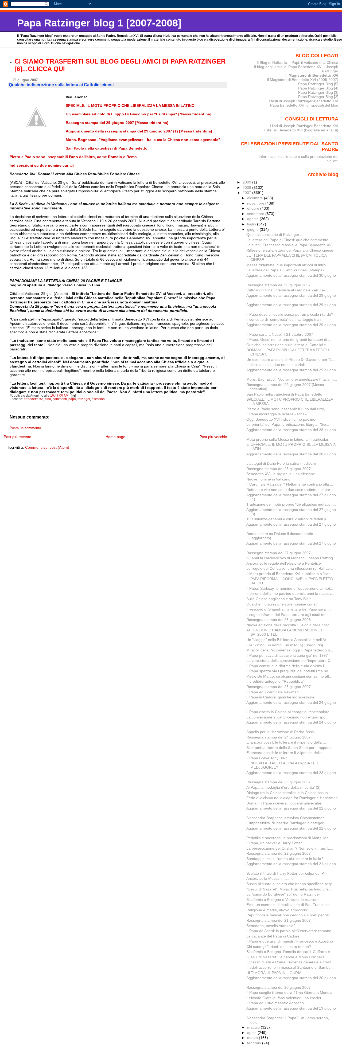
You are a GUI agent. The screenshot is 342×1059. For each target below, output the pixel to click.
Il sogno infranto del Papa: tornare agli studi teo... (288, 614)
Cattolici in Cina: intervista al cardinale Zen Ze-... (287, 290)
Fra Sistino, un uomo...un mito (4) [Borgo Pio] (284, 645)
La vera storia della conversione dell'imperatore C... (289, 660)
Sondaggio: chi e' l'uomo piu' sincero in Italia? (284, 859)
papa (72, 399)
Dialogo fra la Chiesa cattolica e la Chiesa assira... (288, 793)
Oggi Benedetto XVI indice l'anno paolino (280, 419)
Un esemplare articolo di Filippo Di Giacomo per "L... (290, 359)
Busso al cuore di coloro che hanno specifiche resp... (291, 884)
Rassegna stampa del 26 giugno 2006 (278, 620)
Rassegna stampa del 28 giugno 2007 (278, 469)
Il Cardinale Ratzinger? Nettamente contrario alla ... (289, 484)
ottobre (253, 208)
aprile (252, 1032)
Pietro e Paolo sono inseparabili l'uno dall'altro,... (287, 409)
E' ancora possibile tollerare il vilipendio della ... (286, 742)
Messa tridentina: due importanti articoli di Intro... (287, 265)
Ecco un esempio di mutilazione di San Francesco (288, 904)
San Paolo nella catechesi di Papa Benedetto (284, 394)
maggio (254, 1027)
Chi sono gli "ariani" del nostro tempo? (278, 946)
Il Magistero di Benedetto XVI (311, 75)
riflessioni (99, 399)
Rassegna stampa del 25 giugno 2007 (278, 687)
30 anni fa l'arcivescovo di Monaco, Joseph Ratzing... (291, 558)
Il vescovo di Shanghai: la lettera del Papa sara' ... (288, 609)
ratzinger (83, 399)
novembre (256, 203)
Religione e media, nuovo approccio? (277, 910)
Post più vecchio (213, 437)
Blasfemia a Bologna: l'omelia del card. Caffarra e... (289, 951)
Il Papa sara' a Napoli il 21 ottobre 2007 (279, 334)
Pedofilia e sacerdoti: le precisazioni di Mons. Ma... (289, 838)
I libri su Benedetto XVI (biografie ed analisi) (301, 130)
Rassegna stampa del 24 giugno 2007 (278, 737)
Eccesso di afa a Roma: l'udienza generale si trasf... (290, 962)
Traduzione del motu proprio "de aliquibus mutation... (291, 504)
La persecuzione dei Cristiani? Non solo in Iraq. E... (289, 848)
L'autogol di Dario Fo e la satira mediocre (281, 463)
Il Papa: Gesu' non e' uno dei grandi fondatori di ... (288, 339)
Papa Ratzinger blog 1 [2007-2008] (99, 23)
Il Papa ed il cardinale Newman (272, 692)
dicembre (255, 198)
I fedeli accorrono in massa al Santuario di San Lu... (290, 967)
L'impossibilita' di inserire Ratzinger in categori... (287, 823)
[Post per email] (72, 395)
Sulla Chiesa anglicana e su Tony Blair (278, 599)
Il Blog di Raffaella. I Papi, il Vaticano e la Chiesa (297, 62)
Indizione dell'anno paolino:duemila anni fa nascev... (290, 593)
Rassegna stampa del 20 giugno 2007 (278, 987)
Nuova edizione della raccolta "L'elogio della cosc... (289, 625)
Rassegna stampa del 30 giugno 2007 (278, 285)
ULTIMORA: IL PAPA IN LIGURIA (273, 973)
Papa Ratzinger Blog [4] (318, 88)
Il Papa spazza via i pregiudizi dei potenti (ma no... (288, 671)
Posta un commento (25, 428)
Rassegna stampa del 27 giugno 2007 (278, 553)
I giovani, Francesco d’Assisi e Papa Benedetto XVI (289, 245)
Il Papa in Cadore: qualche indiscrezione (280, 697)
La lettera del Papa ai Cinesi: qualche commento (287, 240)
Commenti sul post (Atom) (47, 447)
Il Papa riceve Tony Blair (266, 758)
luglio (252, 224)
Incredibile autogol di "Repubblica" (275, 681)
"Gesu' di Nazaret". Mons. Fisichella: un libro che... (289, 889)
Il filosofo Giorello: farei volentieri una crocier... (285, 998)
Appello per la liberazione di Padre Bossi (280, 732)
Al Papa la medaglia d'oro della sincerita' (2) (283, 787)
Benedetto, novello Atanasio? (271, 926)
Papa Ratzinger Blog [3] (318, 92)
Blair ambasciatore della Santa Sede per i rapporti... (290, 747)
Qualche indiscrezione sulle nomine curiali (281, 604)
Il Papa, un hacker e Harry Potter (274, 843)
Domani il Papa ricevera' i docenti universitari (284, 803)
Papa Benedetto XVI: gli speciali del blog (304, 105)
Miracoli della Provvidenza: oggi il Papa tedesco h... (289, 650)
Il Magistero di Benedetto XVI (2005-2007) (302, 79)
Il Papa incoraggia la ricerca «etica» (276, 414)
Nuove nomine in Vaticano (268, 479)
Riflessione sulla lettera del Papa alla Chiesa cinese (289, 250)
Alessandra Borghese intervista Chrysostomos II (287, 818)
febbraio (254, 1043)
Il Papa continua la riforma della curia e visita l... (286, 666)
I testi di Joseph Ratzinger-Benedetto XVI (303, 101)
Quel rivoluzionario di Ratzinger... (274, 234)
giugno (253, 229)
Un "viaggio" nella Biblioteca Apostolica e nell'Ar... (287, 640)
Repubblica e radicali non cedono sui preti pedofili (288, 915)
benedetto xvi (33, 399)
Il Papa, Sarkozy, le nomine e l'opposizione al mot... (289, 588)
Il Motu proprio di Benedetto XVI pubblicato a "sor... (289, 574)
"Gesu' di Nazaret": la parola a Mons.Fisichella (285, 957)
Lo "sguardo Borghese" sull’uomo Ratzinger (283, 894)
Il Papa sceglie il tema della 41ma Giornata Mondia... (291, 992)
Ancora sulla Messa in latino (270, 878)
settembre (256, 214)
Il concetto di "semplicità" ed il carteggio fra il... (285, 319)
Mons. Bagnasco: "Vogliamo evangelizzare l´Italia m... (291, 379)
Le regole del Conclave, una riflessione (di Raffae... (289, 568)
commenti (60, 399)
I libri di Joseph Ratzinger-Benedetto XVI (304, 126)
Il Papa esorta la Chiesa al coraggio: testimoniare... (289, 712)
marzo (253, 1037)
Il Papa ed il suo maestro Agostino (275, 1003)
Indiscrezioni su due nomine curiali (275, 364)
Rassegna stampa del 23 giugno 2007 (278, 782)
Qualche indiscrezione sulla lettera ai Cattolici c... (287, 345)
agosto (253, 219)
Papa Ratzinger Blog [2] (318, 97)
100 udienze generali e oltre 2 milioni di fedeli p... (287, 519)
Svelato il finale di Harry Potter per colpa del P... (286, 873)
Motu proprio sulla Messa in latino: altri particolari (287, 439)
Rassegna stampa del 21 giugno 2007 (278, 920)
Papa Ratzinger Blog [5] (318, 84)
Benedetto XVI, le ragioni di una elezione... (282, 474)
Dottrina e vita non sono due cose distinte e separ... (289, 489)
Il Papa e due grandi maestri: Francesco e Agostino (289, 941)
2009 (247, 182)
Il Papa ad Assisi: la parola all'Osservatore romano (288, 931)
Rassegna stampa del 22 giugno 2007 (278, 853)
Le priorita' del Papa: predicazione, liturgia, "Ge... (287, 424)
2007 (247, 192)
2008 (247, 187)
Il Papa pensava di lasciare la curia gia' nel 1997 (287, 655)
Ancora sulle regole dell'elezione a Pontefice (283, 563)
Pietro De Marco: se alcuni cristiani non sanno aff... (289, 676)
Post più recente (17, 437)
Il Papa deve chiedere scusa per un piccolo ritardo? (289, 314)
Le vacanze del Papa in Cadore (273, 936)
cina (48, 399)
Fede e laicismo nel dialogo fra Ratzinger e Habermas (291, 798)
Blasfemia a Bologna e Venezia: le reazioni (282, 899)
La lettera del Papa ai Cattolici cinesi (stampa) (285, 270)
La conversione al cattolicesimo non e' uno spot (286, 717)
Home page (115, 437)
